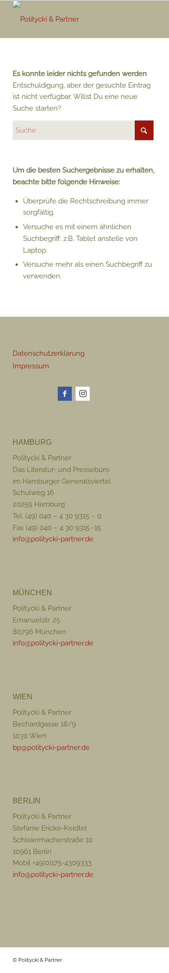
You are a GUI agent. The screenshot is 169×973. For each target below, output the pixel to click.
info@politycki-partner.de (53, 539)
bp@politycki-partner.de (51, 747)
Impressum (31, 366)
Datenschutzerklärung (48, 353)
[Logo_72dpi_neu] (70, 19)
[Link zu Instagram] (83, 394)
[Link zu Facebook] (65, 394)
